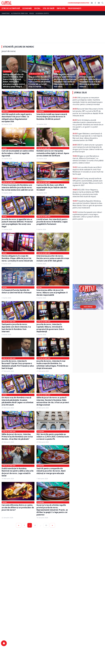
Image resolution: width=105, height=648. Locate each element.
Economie (27, 8)
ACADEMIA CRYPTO (42, 13)
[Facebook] (95, 3)
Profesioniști (74, 8)
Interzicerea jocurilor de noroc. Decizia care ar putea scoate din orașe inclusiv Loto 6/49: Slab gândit (53, 258)
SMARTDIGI (6, 13)
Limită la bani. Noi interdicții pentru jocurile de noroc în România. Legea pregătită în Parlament (52, 221)
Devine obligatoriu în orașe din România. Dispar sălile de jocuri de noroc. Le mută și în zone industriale (17, 258)
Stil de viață (48, 8)
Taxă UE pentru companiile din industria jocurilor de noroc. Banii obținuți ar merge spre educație (51, 470)
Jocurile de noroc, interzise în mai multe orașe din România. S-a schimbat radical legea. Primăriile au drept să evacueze (52, 364)
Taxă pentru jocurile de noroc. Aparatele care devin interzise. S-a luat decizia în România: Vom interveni (16, 328)
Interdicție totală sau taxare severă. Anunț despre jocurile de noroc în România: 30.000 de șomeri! (52, 116)
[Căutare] (102, 3)
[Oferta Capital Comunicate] (88, 297)
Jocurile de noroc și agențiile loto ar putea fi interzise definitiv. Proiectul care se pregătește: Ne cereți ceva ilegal (17, 223)
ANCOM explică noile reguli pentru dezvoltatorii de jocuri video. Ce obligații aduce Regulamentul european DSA (17, 118)
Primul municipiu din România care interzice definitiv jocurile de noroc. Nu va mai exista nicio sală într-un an (17, 187)
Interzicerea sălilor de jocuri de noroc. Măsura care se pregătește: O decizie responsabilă (52, 292)
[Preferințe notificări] (4, 643)
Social (37, 8)
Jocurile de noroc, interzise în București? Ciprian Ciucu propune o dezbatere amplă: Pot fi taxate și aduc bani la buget (18, 364)
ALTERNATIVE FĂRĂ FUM (19, 13)
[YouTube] (99, 3)
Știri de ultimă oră (11, 8)
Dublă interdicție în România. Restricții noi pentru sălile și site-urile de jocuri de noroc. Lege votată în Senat (17, 472)
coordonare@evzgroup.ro (78, 3)
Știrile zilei (80, 92)
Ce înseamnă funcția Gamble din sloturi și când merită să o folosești (16, 291)
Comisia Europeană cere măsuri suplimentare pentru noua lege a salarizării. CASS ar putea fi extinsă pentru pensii (87, 215)
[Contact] (92, 3)
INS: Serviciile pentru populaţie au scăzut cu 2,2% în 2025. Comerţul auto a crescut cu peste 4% (53, 436)
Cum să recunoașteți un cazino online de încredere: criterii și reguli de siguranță (18, 153)
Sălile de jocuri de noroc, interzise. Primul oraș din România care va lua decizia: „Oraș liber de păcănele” (17, 436)
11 (46, 525)
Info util (61, 8)
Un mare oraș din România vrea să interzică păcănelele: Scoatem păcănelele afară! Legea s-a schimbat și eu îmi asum (17, 401)
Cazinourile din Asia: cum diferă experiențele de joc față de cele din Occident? (52, 187)
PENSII (31, 13)
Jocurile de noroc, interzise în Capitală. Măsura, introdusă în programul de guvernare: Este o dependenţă (50, 328)
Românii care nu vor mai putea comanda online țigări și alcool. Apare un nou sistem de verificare (53, 153)
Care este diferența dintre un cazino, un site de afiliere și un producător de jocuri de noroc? (18, 507)
